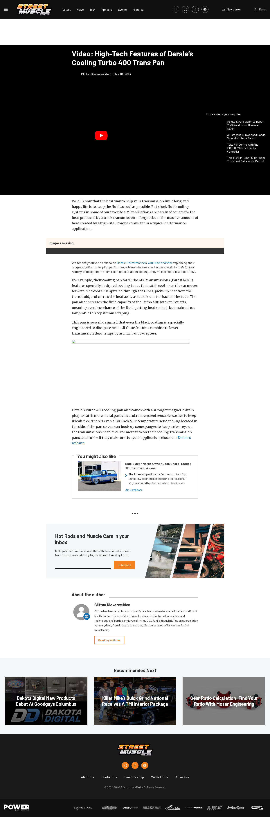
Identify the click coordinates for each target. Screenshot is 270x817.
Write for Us (159, 777)
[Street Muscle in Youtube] (144, 765)
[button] (101, 135)
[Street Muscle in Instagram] (125, 765)
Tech (93, 9)
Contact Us (109, 777)
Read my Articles (109, 640)
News (80, 9)
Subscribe (124, 565)
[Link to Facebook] (195, 9)
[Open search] (176, 9)
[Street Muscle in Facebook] (135, 765)
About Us (87, 777)
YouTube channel (159, 263)
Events (122, 9)
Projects (106, 9)
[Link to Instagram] (185, 9)
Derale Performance (131, 263)
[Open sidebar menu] (6, 9)
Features (138, 9)
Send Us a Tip (134, 777)
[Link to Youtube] (204, 9)
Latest (66, 9)
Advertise (182, 777)
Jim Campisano (134, 489)
